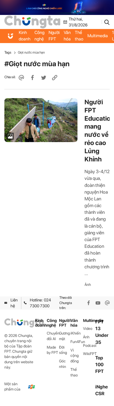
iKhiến (75, 333)
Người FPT (54, 36)
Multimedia (97, 35)
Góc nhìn (62, 364)
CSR (99, 393)
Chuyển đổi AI (53, 336)
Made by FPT (52, 350)
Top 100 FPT (99, 364)
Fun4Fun (76, 342)
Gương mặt (64, 336)
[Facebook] (88, 303)
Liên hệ (14, 303)
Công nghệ (39, 36)
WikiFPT (89, 354)
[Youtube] (98, 303)
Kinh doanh (24, 36)
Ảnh (87, 284)
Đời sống (63, 350)
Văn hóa (67, 36)
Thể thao (79, 36)
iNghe (101, 387)
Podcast (89, 345)
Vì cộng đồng (74, 356)
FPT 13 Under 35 (101, 332)
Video (87, 328)
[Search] (107, 22)
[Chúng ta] (32, 21)
